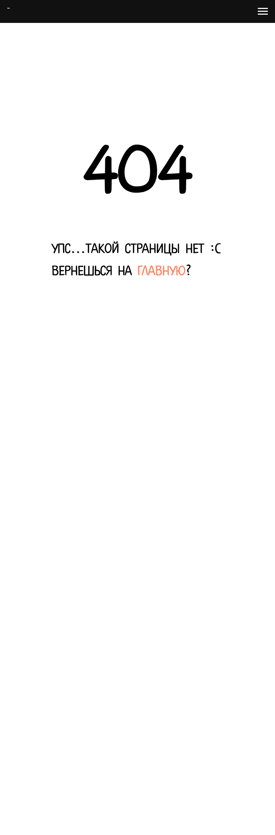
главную (161, 271)
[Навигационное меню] (263, 11)
